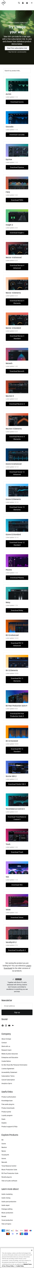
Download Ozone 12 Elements (17, 508)
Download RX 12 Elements (17, 679)
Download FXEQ (17, 200)
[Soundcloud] (13, 1025)
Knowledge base (7, 1101)
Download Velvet (17, 917)
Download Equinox (17, 167)
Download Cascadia (17, 135)
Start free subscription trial (17, 48)
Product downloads (8, 1108)
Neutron (4, 1147)
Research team (6, 1050)
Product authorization (9, 1097)
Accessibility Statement (9, 1072)
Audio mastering (7, 1194)
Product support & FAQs (9, 1127)
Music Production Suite (9, 1170)
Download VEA (17, 885)
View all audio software (9, 1181)
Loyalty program (7, 1115)
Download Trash (17, 852)
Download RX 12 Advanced (17, 644)
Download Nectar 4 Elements (17, 302)
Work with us (6, 1046)
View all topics (6, 1224)
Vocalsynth (5, 1155)
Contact (4, 1043)
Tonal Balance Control (9, 1166)
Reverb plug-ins (7, 1177)
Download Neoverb (17, 371)
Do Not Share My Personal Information (14, 1065)
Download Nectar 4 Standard (17, 337)
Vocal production (7, 1220)
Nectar (4, 1151)
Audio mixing (6, 1198)
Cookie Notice (6, 1061)
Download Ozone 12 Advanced (17, 473)
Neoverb (4, 1162)
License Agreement (8, 1069)
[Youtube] (9, 1025)
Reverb (4, 1216)
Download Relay (17, 610)
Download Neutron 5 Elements (17, 438)
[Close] (32, 1250)
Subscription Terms (8, 1076)
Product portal (6, 1112)
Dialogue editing (7, 1209)
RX (2, 1140)
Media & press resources (10, 1054)
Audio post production (9, 1202)
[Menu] (32, 3)
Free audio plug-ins (8, 1104)
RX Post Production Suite (10, 1173)
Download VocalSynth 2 (17, 950)
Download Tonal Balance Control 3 (17, 818)
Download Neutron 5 (17, 404)
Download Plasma (17, 578)
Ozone (4, 1144)
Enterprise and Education (10, 1057)
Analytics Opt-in (7, 1083)
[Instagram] (6, 1025)
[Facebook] (3, 1025)
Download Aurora (17, 102)
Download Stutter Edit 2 (17, 784)
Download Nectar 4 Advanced (17, 266)
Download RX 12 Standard (17, 750)
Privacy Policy (10, 1266)
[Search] (19, 3)
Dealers (4, 1123)
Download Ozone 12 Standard (17, 543)
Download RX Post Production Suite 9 (17, 715)
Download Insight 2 (17, 233)
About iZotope (6, 1039)
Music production (7, 1213)
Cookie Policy (20, 1266)
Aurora (4, 1158)
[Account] (23, 3)
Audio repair (6, 1205)
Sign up (17, 1012)
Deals (3, 1119)
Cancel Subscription (8, 1080)
